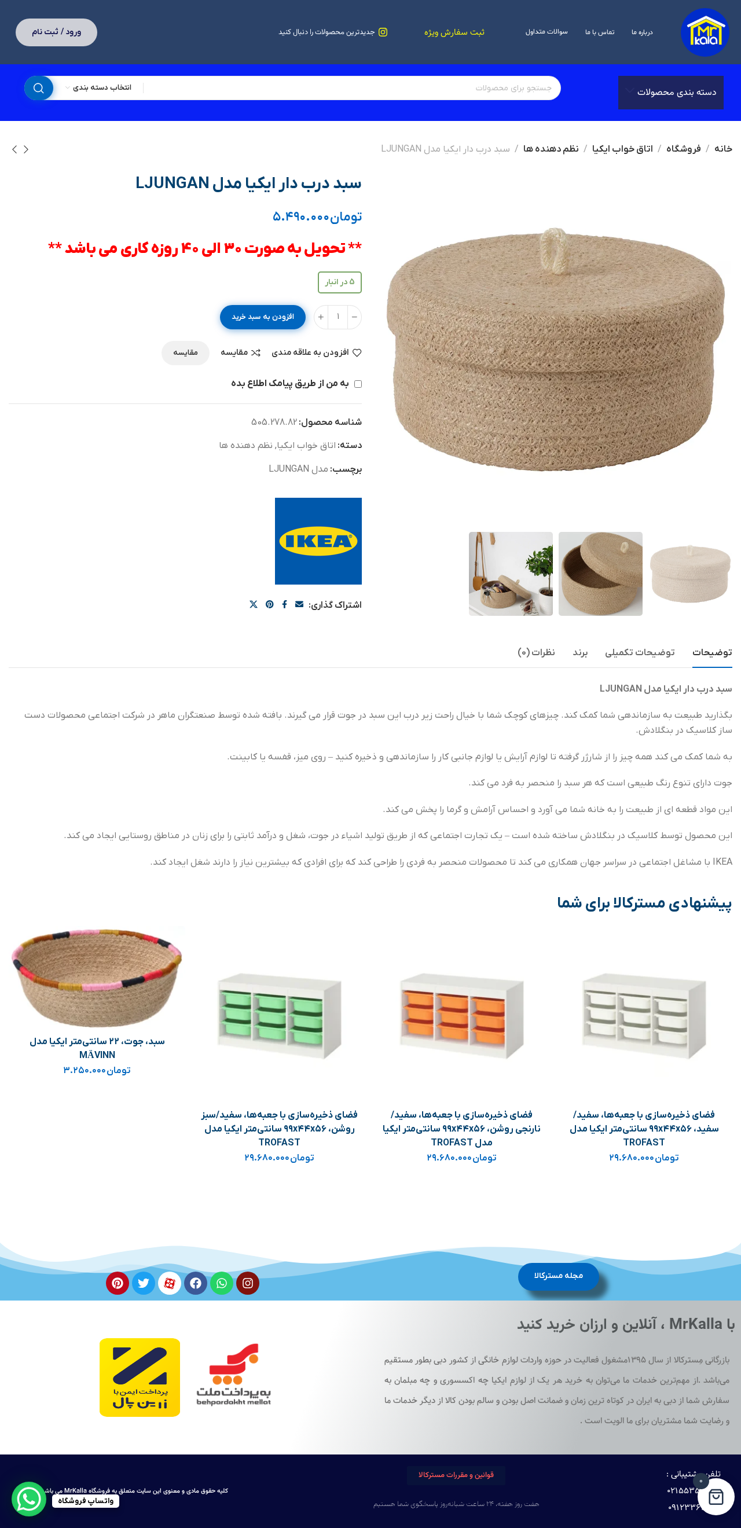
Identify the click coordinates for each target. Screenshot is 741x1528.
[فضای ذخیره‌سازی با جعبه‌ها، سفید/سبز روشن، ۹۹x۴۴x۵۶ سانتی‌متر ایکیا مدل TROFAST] (279, 1014)
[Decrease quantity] (354, 317)
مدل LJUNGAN (298, 469)
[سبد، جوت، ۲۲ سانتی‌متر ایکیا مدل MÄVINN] (96, 978)
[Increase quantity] (321, 317)
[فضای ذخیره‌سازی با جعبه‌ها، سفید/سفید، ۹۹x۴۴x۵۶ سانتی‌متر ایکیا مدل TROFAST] (643, 1014)
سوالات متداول (547, 31)
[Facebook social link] (284, 605)
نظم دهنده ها (551, 149)
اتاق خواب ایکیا (622, 149)
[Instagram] (247, 1283)
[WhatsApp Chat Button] (29, 1499)
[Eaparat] (169, 1283)
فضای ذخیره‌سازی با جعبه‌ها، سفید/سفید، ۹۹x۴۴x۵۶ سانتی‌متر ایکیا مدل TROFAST (644, 1129)
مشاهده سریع (576, 1001)
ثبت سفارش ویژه (454, 32)
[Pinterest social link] (270, 605)
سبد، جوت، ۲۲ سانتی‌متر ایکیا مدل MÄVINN (97, 1048)
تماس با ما (599, 32)
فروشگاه (683, 149)
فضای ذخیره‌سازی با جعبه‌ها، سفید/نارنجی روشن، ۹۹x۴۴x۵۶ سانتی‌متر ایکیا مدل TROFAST (462, 1129)
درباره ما (642, 32)
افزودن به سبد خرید (263, 317)
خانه (723, 149)
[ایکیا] (318, 541)
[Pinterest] (117, 1283)
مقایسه (234, 353)
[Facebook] (195, 1283)
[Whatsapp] (221, 1283)
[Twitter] (143, 1283)
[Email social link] (299, 605)
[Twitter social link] (253, 605)
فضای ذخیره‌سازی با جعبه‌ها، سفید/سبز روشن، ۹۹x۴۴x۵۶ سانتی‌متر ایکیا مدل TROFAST (279, 1129)
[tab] (712, 653)
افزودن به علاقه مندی (310, 353)
